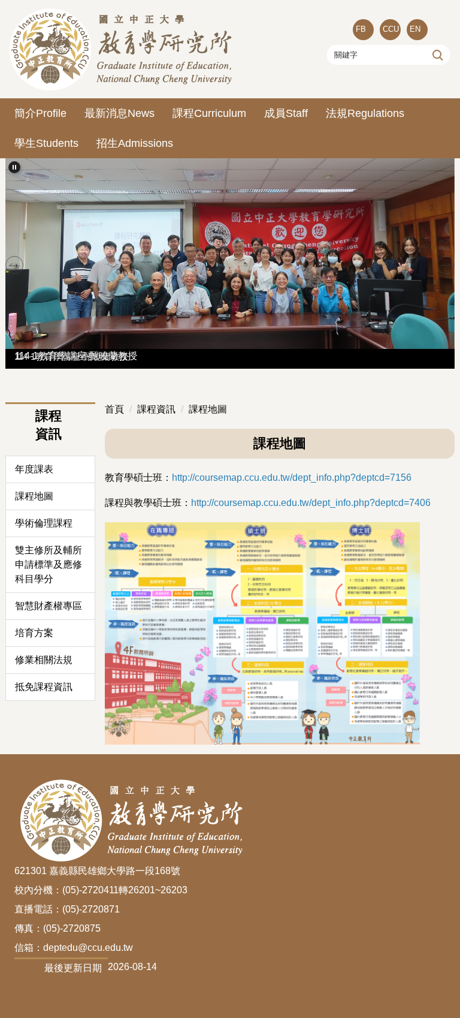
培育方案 (34, 633)
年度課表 (34, 469)
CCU (391, 29)
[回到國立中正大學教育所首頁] (122, 49)
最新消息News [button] (119, 113)
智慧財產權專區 (48, 606)
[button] (14, 167)
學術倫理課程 (43, 523)
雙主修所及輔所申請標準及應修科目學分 (48, 564)
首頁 (114, 409)
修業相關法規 (43, 660)
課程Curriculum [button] (209, 113)
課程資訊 (156, 409)
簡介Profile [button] (40, 113)
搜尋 (436, 54)
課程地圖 (34, 496)
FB (361, 29)
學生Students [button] (46, 143)
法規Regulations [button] (365, 113)
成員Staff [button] (286, 113)
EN (415, 29)
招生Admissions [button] (134, 143)
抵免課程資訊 (43, 687)
